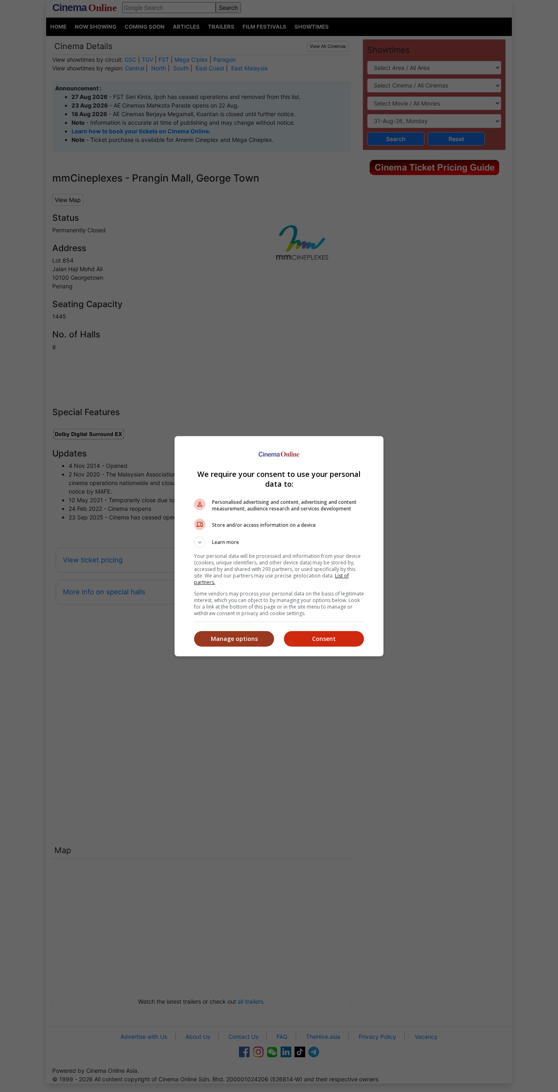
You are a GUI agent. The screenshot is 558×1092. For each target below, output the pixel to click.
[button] (279, 542)
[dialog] (279, 546)
